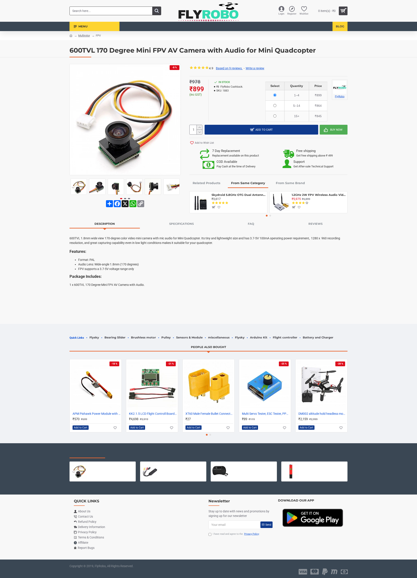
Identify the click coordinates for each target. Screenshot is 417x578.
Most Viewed (124, 453)
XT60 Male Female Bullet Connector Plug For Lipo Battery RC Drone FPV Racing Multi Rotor (209, 413)
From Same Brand (290, 183)
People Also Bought (208, 347)
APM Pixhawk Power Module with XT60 (96, 413)
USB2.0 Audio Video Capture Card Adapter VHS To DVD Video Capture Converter (182, 465)
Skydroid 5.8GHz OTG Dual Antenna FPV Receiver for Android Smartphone (239, 195)
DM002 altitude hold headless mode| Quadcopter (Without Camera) (322, 413)
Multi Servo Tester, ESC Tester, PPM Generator (266, 413)
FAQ (251, 223)
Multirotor (84, 35)
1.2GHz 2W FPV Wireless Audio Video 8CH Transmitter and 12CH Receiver (319, 195)
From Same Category (248, 183)
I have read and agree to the (236, 534)
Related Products (206, 183)
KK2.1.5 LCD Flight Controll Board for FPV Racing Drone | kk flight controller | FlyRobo (153, 413)
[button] (74, 186)
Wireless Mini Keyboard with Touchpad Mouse (252, 465)
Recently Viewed (87, 453)
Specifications (181, 223)
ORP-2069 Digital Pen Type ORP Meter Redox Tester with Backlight (323, 465)
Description (104, 223)
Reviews (315, 223)
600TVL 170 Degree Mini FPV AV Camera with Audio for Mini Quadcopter (111, 465)
